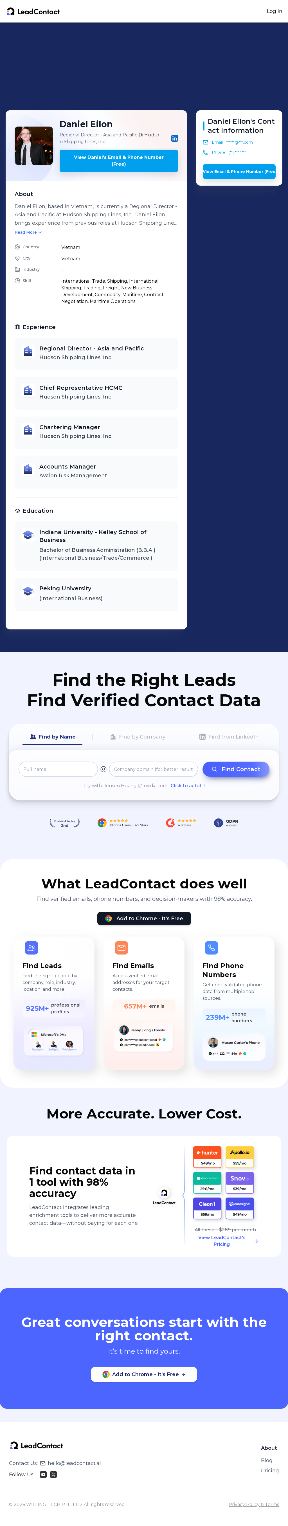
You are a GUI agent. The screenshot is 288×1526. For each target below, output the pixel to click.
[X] (53, 1474)
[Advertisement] (147, 66)
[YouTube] (43, 1474)
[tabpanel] (144, 775)
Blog (267, 1460)
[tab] (52, 737)
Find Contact (241, 769)
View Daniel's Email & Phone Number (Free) (119, 161)
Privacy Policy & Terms (254, 1504)
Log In (274, 11)
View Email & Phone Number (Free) (239, 171)
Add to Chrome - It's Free (149, 918)
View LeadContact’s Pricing (222, 1241)
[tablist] (144, 737)
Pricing (270, 1471)
